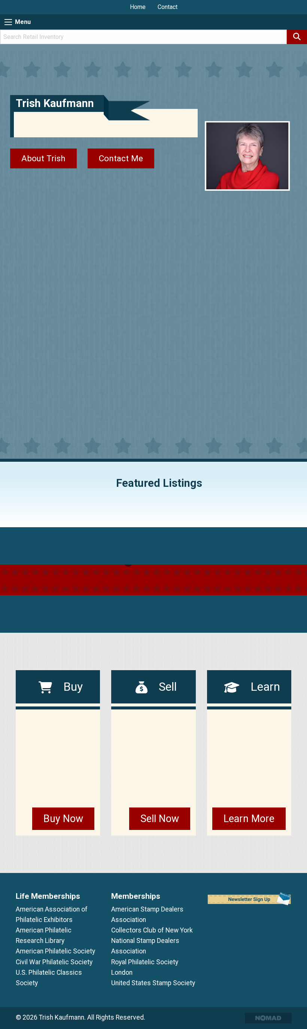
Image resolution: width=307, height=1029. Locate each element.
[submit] (297, 37)
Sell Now (159, 819)
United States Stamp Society (153, 983)
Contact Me (121, 158)
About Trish (43, 158)
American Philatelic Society (55, 951)
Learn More (249, 819)
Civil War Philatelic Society (54, 962)
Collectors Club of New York (152, 930)
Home (138, 6)
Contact (167, 6)
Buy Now (63, 819)
